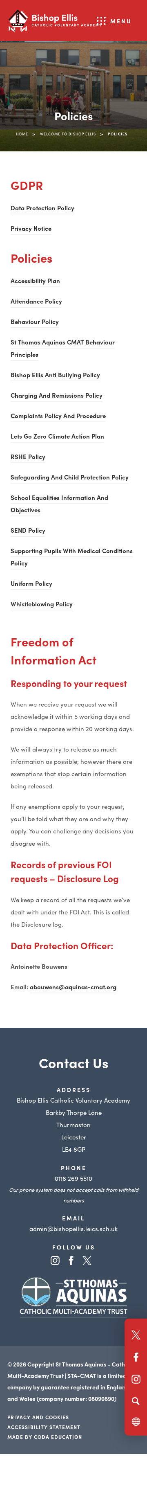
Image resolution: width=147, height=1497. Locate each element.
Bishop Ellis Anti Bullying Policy (55, 375)
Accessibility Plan (35, 281)
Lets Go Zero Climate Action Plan (57, 437)
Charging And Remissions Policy (56, 396)
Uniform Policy (31, 584)
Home (22, 133)
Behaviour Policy (35, 322)
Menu (121, 21)
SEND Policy (28, 531)
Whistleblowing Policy (42, 604)
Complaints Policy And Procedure (58, 416)
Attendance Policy (36, 302)
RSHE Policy (28, 457)
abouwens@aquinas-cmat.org (73, 986)
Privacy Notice (31, 229)
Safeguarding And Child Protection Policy (70, 478)
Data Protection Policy (42, 208)
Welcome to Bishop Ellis (68, 133)
